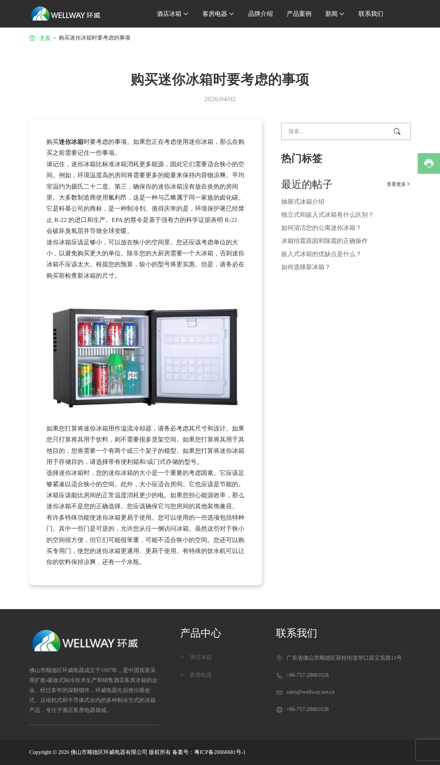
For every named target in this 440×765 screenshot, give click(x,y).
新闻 (335, 13)
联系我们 (371, 13)
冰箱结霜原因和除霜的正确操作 (324, 240)
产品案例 (299, 13)
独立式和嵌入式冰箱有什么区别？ (327, 214)
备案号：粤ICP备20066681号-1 (209, 752)
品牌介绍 (260, 13)
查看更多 (399, 184)
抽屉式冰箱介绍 (302, 201)
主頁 (45, 38)
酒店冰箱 (173, 13)
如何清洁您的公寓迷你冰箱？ (321, 227)
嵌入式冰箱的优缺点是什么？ (321, 254)
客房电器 (218, 13)
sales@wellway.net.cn (310, 692)
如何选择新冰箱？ (306, 267)
